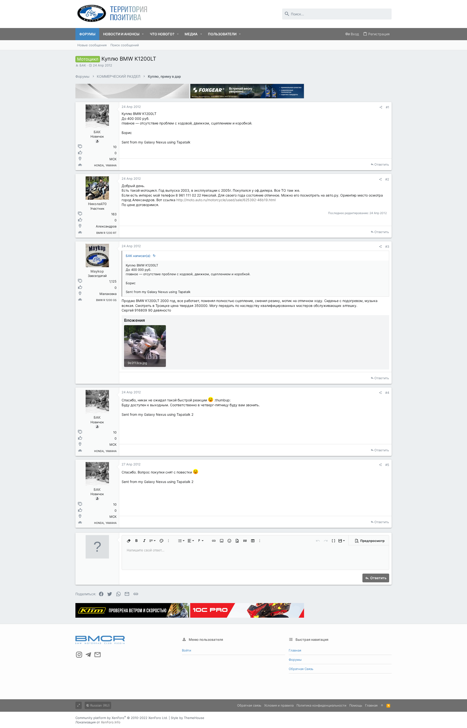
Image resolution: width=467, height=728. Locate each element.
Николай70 (97, 204)
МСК (113, 159)
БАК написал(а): (138, 256)
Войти (186, 650)
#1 (387, 107)
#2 (387, 179)
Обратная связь (301, 669)
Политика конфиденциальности (321, 705)
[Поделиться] (380, 107)
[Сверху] (382, 705)
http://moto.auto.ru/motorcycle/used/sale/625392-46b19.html (226, 200)
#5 (387, 465)
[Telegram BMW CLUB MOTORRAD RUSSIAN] (88, 654)
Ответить (381, 164)
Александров (106, 226)
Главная (295, 650)
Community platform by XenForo (121, 718)
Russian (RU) (99, 705)
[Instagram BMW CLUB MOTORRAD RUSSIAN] (79, 654)
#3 (387, 246)
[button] (143, 34)
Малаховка (108, 294)
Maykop (97, 271)
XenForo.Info (110, 722)
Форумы (295, 660)
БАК (83, 65)
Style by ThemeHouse (187, 718)
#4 (387, 393)
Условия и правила (279, 705)
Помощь (355, 705)
